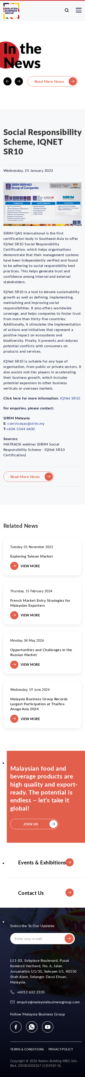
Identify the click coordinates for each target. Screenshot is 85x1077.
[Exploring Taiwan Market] (42, 556)
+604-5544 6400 (21, 428)
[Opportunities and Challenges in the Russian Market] (42, 653)
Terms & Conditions (27, 1049)
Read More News (49, 81)
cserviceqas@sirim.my (25, 423)
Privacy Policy (61, 1049)
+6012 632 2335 (31, 992)
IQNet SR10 (70, 398)
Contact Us (31, 892)
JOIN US (30, 824)
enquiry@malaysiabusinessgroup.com (48, 1001)
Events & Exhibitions (42, 862)
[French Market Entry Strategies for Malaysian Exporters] (42, 603)
